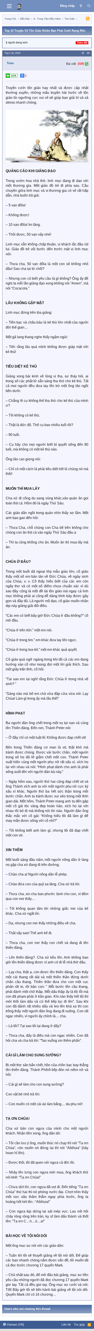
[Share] (82, 53)
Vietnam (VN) (15, 1324)
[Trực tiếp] (81, 6)
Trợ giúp (79, 1324)
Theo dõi (82, 42)
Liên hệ (66, 1324)
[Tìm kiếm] (89, 6)
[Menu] (9, 6)
